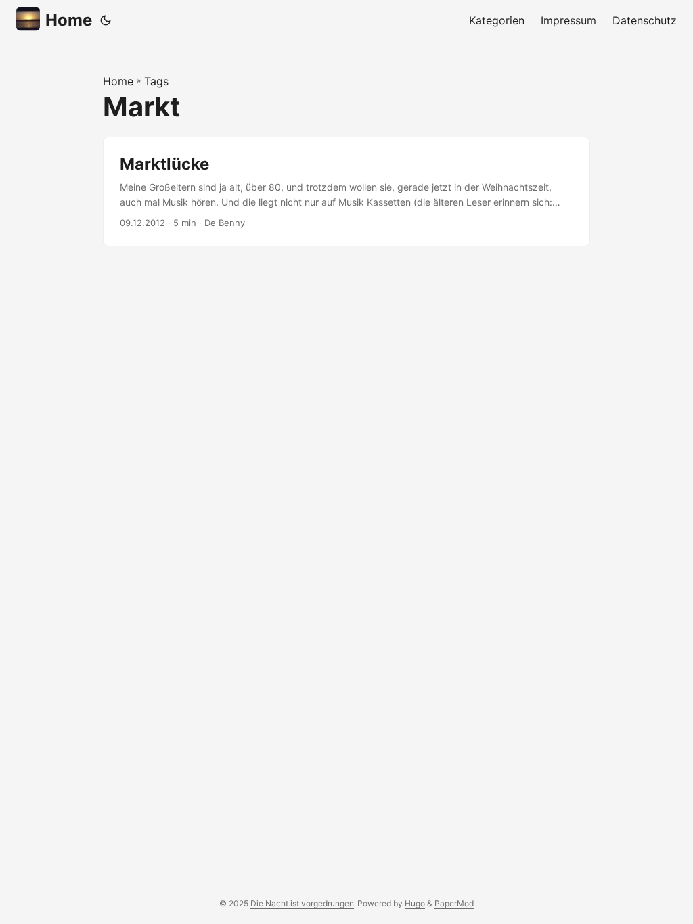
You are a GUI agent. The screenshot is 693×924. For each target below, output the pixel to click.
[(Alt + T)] (105, 20)
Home (68, 20)
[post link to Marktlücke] (346, 191)
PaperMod (454, 903)
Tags (156, 81)
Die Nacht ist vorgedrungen (302, 903)
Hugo (415, 903)
